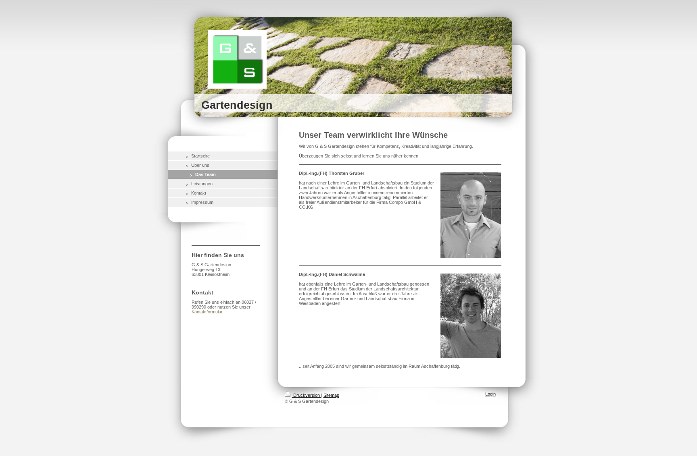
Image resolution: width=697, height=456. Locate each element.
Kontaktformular (207, 311)
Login (490, 394)
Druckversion (306, 395)
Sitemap (331, 395)
